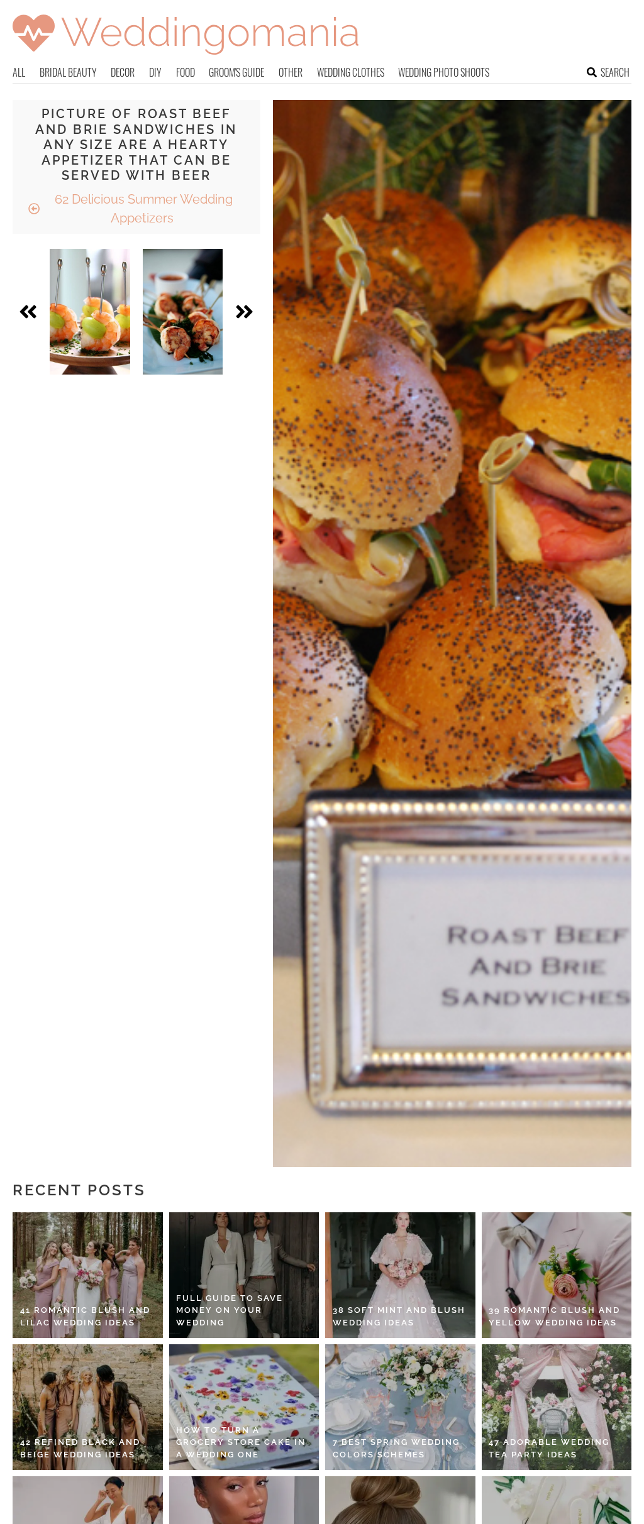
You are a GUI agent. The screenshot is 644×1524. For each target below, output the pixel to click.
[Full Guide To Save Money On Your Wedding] (244, 1275)
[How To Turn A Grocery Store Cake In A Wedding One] (244, 1407)
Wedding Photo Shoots (443, 72)
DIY (155, 72)
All (19, 72)
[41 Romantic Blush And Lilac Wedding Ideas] (88, 1275)
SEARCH (615, 72)
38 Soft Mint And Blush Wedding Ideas (399, 1316)
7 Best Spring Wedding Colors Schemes (396, 1448)
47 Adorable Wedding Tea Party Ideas (549, 1448)
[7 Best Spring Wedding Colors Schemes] (400, 1407)
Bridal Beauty (68, 72)
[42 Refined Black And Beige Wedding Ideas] (88, 1407)
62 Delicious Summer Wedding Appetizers (142, 209)
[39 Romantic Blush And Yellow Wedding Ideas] (557, 1275)
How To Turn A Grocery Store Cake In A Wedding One (241, 1442)
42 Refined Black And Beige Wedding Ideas (80, 1448)
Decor (123, 72)
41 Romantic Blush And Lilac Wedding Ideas (85, 1316)
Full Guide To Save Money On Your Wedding (229, 1310)
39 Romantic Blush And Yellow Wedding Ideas (554, 1316)
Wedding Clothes (350, 72)
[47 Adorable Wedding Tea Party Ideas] (557, 1407)
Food (185, 72)
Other (291, 72)
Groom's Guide (236, 72)
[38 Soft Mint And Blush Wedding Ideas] (400, 1275)
